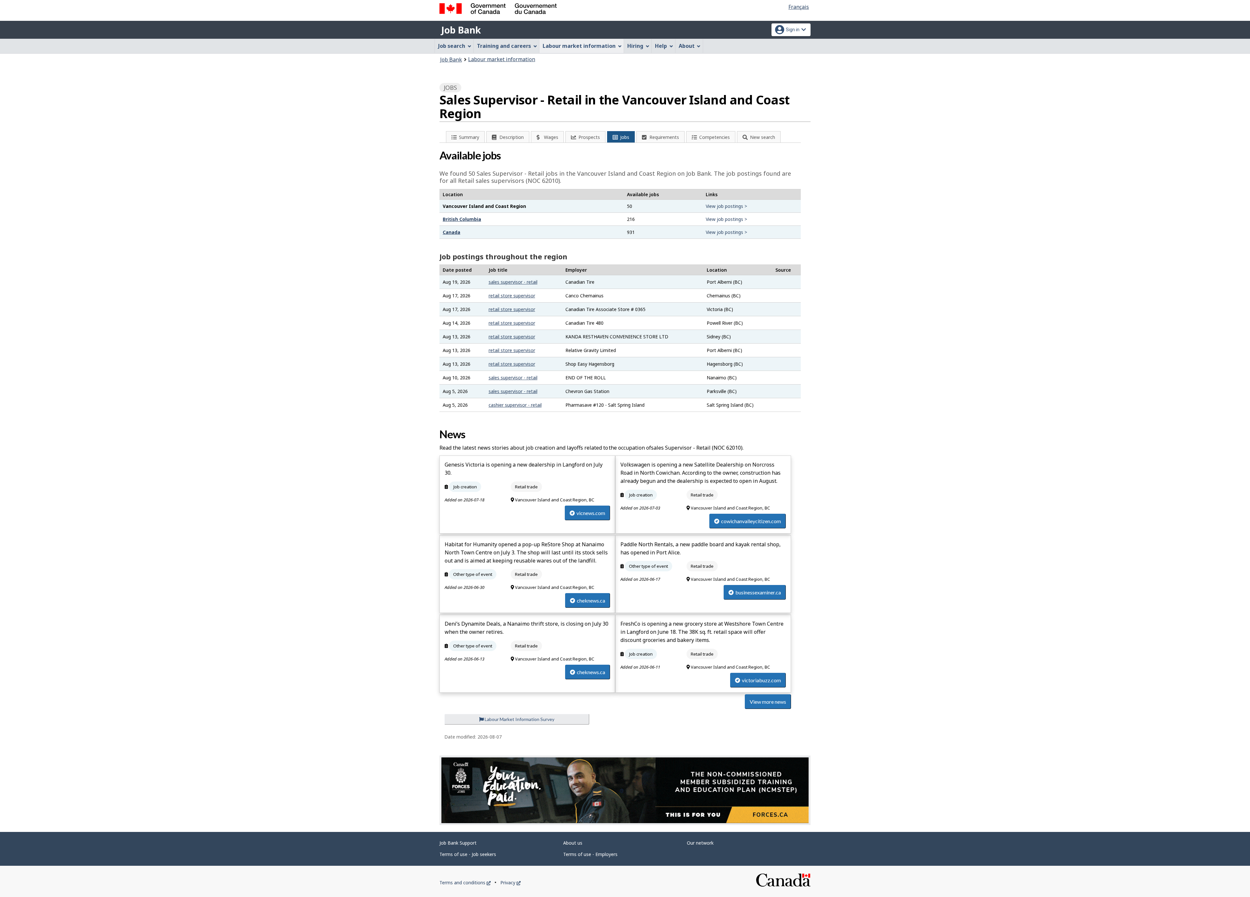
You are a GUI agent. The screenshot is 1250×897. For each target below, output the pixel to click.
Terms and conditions (465, 882)
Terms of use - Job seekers (467, 854)
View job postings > (726, 206)
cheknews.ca (591, 600)
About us (572, 843)
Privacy (510, 882)
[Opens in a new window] (625, 790)
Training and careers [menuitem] (504, 45)
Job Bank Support (458, 843)
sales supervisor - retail (513, 282)
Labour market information (501, 59)
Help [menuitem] (661, 45)
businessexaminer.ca (758, 592)
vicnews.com (590, 513)
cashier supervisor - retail (515, 405)
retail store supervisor (512, 295)
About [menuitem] (687, 45)
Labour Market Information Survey (519, 719)
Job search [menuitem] (451, 45)
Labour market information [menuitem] (579, 45)
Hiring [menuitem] (635, 45)
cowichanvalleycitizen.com (751, 521)
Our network (700, 843)
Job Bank (461, 30)
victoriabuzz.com (761, 680)
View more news (768, 702)
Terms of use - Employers (590, 854)
